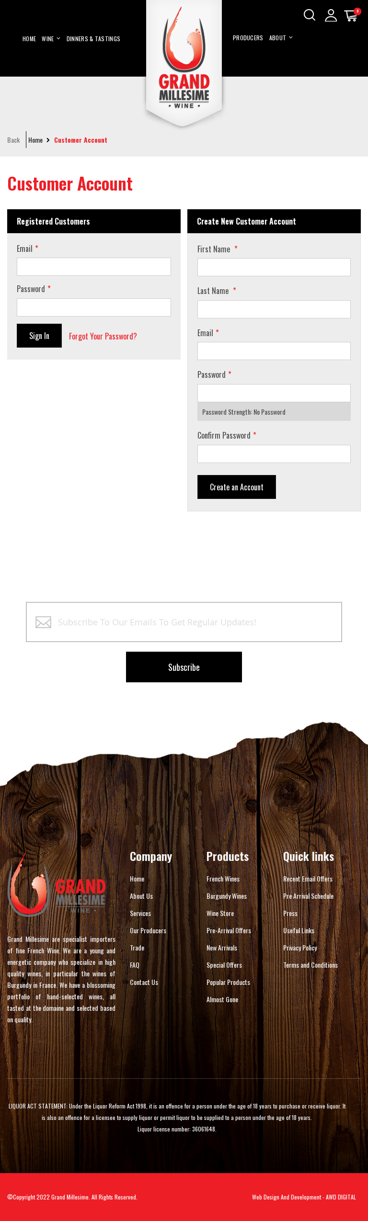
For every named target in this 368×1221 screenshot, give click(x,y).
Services (140, 913)
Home (35, 139)
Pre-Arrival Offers (229, 930)
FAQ (134, 965)
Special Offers (224, 965)
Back (13, 139)
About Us (141, 896)
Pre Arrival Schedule (308, 896)
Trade (137, 947)
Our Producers (148, 930)
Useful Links (298, 930)
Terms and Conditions (310, 965)
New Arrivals (222, 947)
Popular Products (228, 982)
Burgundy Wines (227, 896)
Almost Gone (222, 999)
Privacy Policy (300, 947)
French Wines (223, 878)
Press (290, 913)
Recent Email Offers (308, 878)
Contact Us (144, 982)
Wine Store (220, 913)
